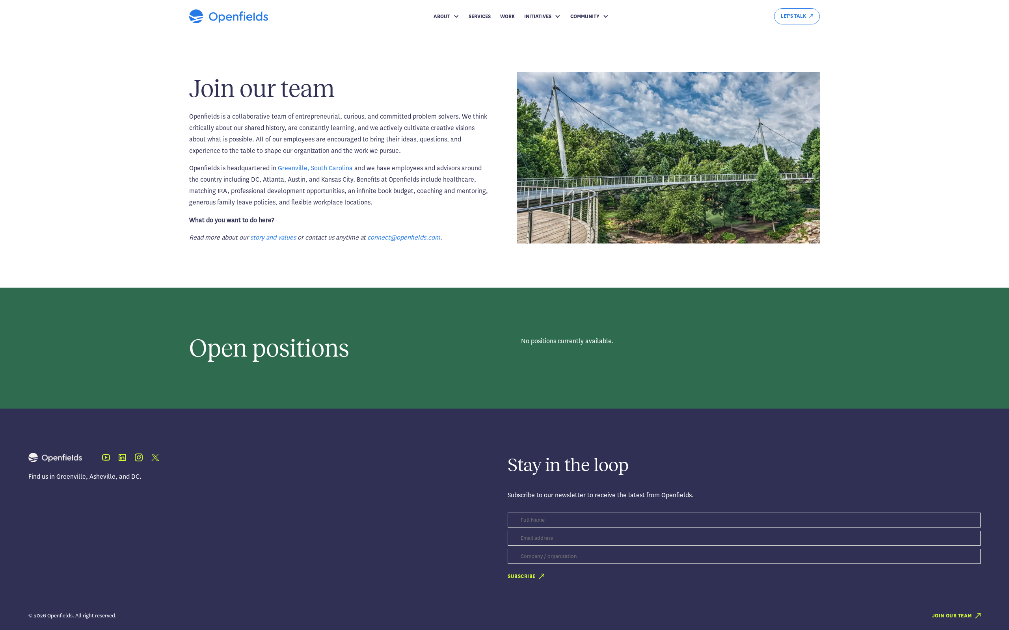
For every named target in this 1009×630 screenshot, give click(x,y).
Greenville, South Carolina (315, 168)
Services (480, 16)
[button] (446, 16)
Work (507, 16)
